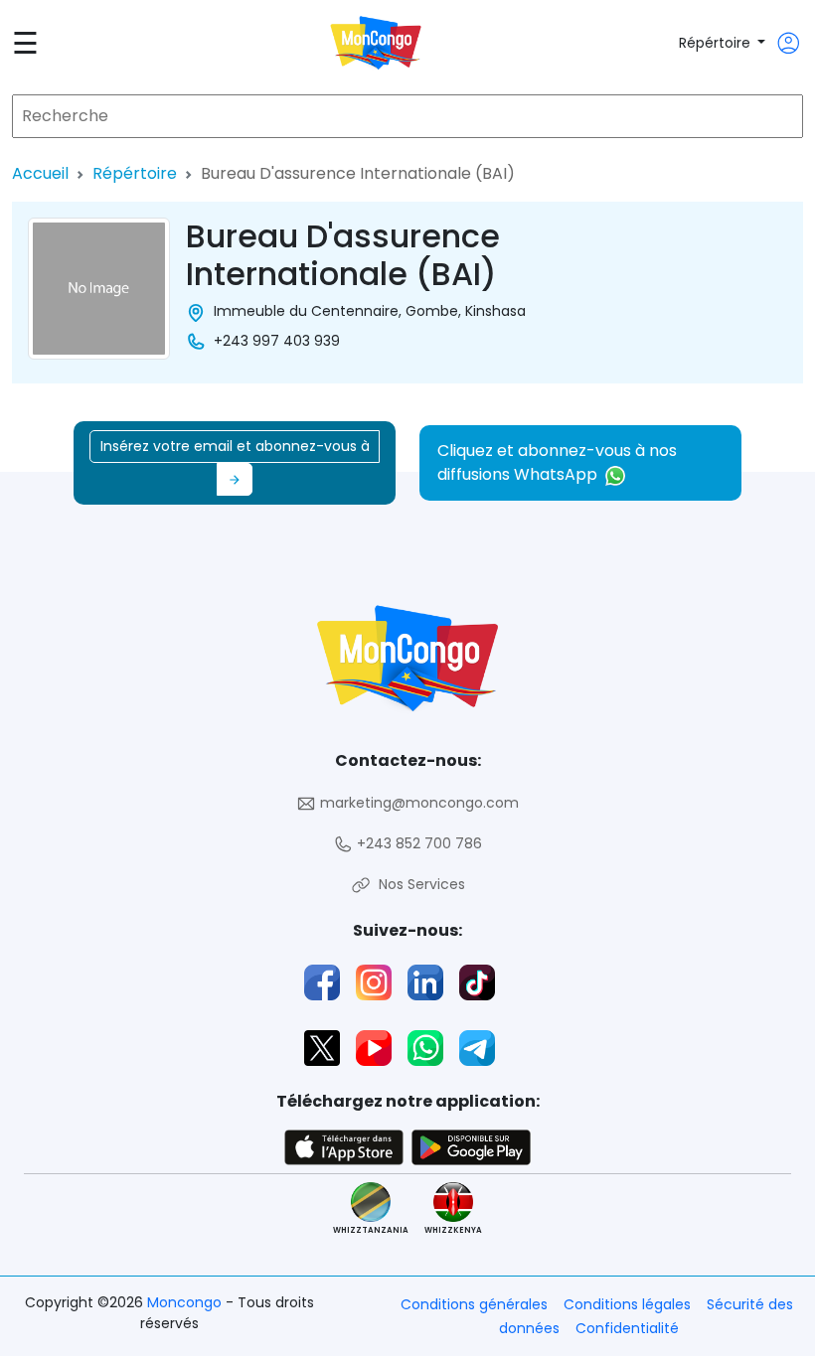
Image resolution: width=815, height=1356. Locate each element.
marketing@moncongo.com (417, 803)
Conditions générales (474, 1304)
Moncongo (186, 1302)
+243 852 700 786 (417, 843)
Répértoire (716, 43)
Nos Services (418, 884)
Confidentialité (627, 1328)
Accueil (40, 173)
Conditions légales (627, 1304)
